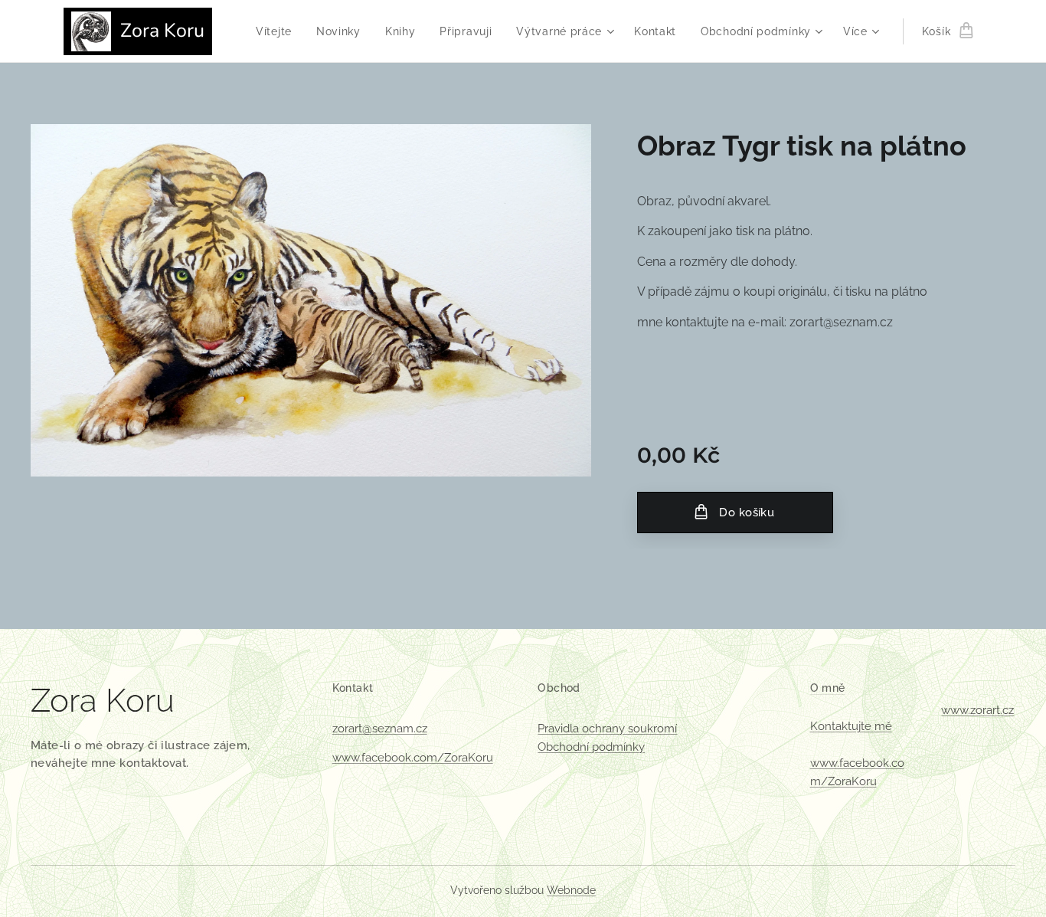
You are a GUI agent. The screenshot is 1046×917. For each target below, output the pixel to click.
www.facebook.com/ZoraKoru (412, 758)
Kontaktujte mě (851, 726)
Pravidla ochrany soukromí (607, 728)
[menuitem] (278, 31)
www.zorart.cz (977, 710)
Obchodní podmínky (591, 747)
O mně (827, 688)
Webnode (571, 890)
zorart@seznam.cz (379, 728)
